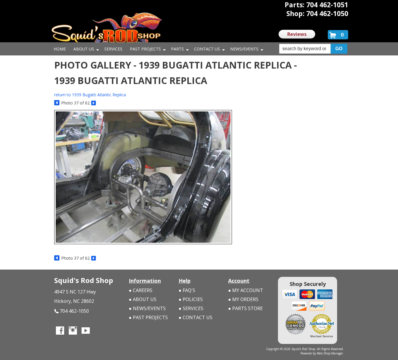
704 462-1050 (74, 311)
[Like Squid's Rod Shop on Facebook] (60, 331)
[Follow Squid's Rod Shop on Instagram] (72, 331)
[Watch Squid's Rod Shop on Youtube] (85, 331)
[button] (313, 49)
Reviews (297, 34)
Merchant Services (321, 336)
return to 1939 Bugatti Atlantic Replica (90, 94)
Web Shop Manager (330, 353)
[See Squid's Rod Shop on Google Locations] (98, 331)
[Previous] (57, 103)
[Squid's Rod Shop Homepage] (106, 30)
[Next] (94, 103)
